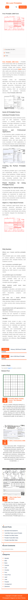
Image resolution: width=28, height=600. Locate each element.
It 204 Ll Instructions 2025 (16, 440)
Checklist (6, 570)
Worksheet (7, 586)
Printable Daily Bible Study (10, 540)
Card (5, 567)
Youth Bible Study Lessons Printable (13, 533)
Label (5, 577)
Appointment (23, 7)
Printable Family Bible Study (11, 537)
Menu (7, 7)
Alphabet (6, 558)
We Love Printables (14, 3)
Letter (5, 579)
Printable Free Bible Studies (11, 535)
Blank (5, 563)
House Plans (7, 574)
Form (6, 55)
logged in (10, 368)
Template (6, 581)
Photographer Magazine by (14, 598)
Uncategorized (8, 584)
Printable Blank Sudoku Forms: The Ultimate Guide (16, 400)
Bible (5, 560)
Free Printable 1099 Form (10, 61)
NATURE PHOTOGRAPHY (11, 530)
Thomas (7, 52)
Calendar (6, 565)
